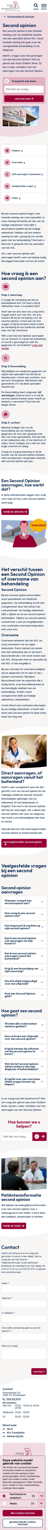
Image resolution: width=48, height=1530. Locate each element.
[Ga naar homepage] (10, 6)
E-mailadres (8, 1313)
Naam (5, 1283)
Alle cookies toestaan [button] (23, 1513)
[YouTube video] (24, 534)
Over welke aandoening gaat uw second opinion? (21, 1329)
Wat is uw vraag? (10, 1346)
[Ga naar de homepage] (21, 1455)
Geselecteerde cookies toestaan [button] (22, 1523)
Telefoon (7, 1298)
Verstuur (38, 1371)
